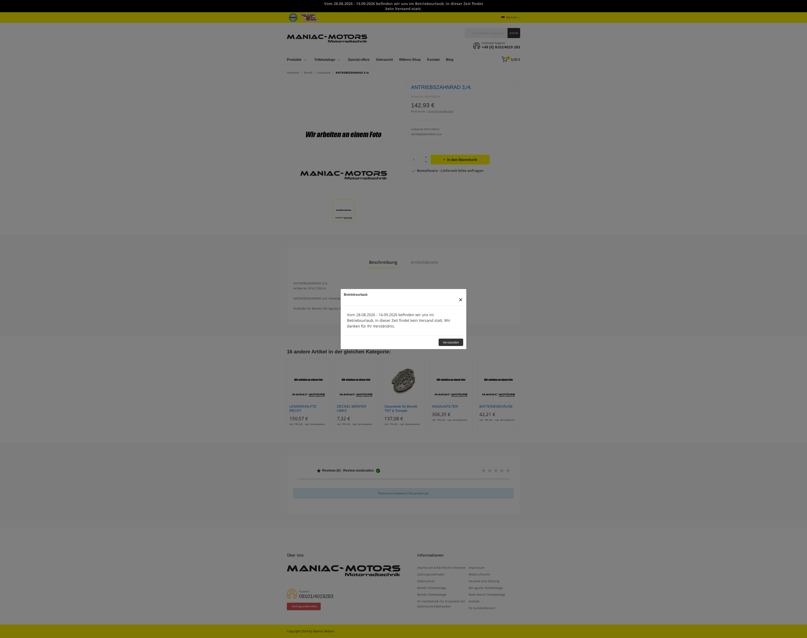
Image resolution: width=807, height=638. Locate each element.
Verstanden (451, 342)
